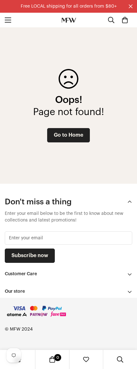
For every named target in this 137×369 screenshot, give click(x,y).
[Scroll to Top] (125, 335)
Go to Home (68, 135)
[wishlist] (86, 359)
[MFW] (68, 20)
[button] (125, 20)
